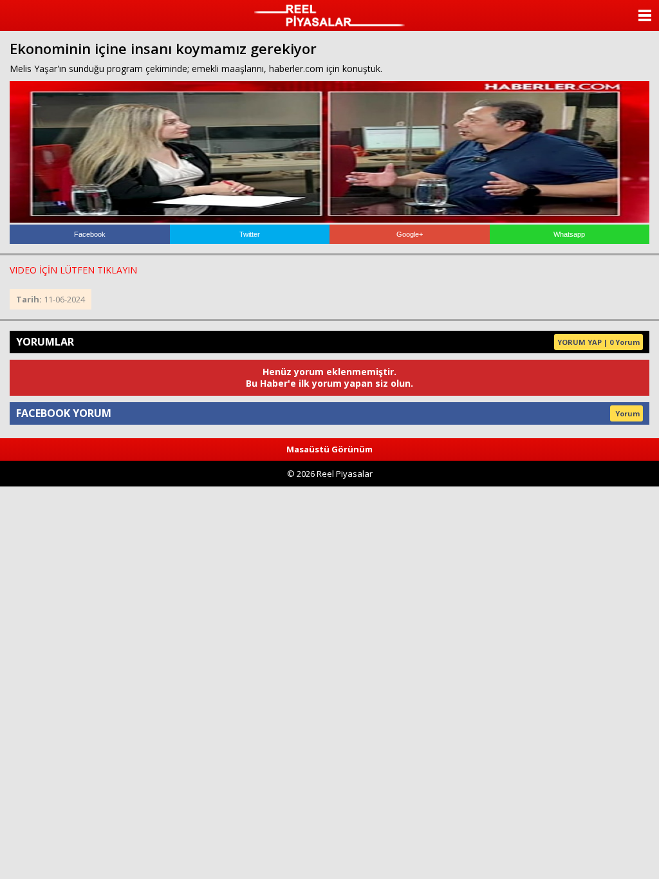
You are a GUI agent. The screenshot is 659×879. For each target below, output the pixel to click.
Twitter (249, 234)
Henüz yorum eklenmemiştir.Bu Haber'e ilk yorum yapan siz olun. (329, 377)
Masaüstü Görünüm (329, 449)
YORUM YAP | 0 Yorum (598, 342)
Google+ (409, 234)
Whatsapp (569, 234)
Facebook (90, 234)
